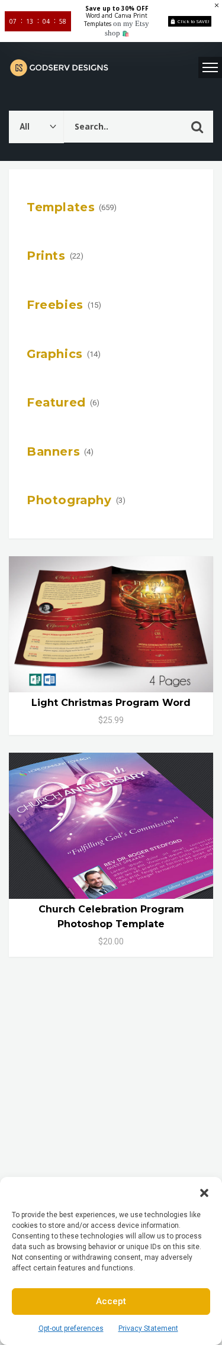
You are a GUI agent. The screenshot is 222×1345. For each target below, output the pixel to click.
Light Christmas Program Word (111, 702)
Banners (53, 451)
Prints (46, 256)
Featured (56, 402)
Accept (111, 1301)
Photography (69, 500)
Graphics (55, 354)
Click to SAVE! (194, 21)
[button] (204, 1192)
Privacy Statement (148, 1328)
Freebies (55, 305)
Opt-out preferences (71, 1328)
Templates (61, 207)
